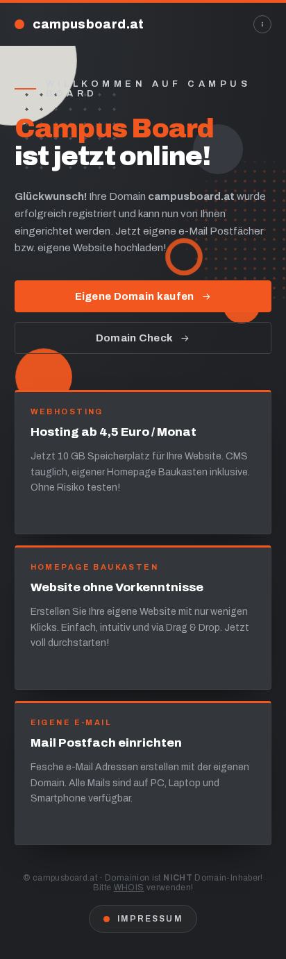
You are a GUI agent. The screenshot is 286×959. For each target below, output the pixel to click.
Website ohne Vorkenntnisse (117, 587)
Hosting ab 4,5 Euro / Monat (113, 432)
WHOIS (129, 887)
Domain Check (135, 337)
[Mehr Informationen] (262, 24)
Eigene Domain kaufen (134, 296)
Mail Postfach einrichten (106, 742)
